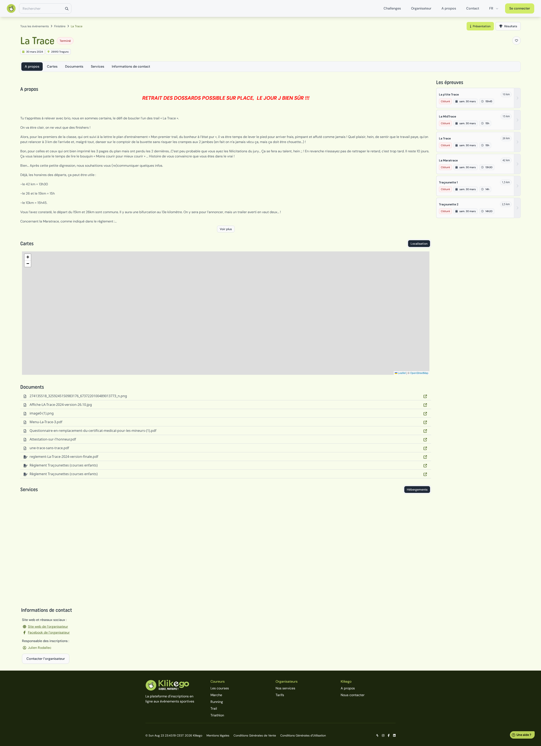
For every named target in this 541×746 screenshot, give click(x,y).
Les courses (219, 688)
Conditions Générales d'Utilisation (303, 735)
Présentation (481, 26)
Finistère (60, 26)
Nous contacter (353, 695)
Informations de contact (131, 66)
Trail (213, 708)
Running (216, 702)
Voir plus (226, 229)
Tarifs (280, 695)
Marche (216, 695)
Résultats (510, 26)
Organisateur (421, 8)
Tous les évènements (34, 26)
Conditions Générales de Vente (255, 735)
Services (97, 66)
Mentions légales (217, 735)
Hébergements (417, 489)
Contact (472, 8)
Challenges (392, 8)
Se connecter (519, 8)
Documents (74, 66)
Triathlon (217, 715)
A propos (448, 8)
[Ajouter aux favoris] (516, 40)
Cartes (52, 66)
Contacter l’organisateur (45, 658)
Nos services (285, 688)
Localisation (419, 243)
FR (491, 8)
